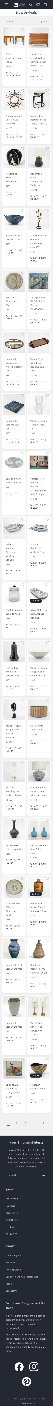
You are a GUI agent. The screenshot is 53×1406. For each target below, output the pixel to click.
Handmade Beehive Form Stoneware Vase (38, 968)
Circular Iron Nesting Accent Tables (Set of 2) (38, 119)
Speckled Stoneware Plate (11, 301)
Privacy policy (40, 1399)
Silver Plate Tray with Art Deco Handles (38, 613)
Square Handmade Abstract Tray (37, 548)
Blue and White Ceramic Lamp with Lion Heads (38, 791)
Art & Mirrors (12, 1219)
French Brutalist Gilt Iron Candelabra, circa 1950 (38, 241)
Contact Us (11, 1290)
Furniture (10, 1205)
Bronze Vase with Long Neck (14, 847)
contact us (19, 1334)
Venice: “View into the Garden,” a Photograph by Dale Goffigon (38, 486)
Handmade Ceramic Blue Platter (12, 424)
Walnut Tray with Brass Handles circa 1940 (37, 365)
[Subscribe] (43, 1175)
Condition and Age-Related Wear (22, 1276)
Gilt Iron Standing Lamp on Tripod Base (13, 791)
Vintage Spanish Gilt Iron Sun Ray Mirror (14, 119)
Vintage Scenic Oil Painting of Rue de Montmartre (38, 303)
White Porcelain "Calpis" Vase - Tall (38, 424)
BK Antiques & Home (22, 1399)
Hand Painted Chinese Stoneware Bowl (13, 909)
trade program (25, 1315)
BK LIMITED (11, 1234)
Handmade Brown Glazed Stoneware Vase (38, 907)
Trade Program (13, 1255)
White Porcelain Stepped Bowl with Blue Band (38, 671)
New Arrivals (12, 1198)
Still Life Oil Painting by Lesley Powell (13, 1088)
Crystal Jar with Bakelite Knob (14, 611)
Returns (10, 1283)
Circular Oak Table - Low (36, 727)
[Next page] (26, 1130)
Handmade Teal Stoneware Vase (14, 966)
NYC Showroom (13, 1269)
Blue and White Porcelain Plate (13, 480)
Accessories (12, 1212)
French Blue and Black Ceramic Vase (12, 671)
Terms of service (28, 1403)
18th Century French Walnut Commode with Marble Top (38, 60)
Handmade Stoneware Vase (14, 1024)
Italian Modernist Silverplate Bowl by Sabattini (11, 552)
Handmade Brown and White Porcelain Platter (14, 365)
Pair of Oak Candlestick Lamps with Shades (36, 1028)
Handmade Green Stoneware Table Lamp (36, 179)
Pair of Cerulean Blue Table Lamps (38, 849)
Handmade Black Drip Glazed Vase (12, 177)
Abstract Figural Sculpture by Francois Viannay (14, 731)
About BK (10, 1262)
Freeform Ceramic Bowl (37, 1086)
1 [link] (8, 1123)
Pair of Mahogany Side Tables (13, 58)
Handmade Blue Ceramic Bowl (14, 237)
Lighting (10, 1227)
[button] (6, 4)
